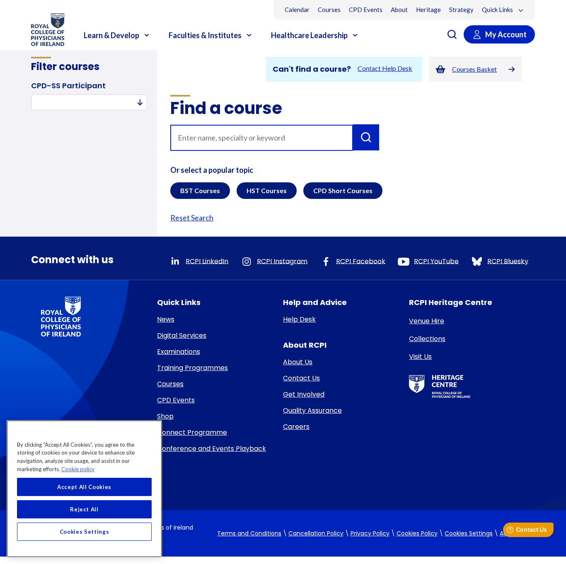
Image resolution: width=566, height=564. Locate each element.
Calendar (297, 9)
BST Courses (200, 190)
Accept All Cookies (84, 487)
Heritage (428, 9)
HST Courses (267, 190)
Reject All (84, 509)
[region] (84, 488)
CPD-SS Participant (68, 85)
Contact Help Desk (385, 68)
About (399, 9)
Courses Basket (474, 69)
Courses (329, 9)
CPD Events (365, 9)
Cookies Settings (469, 533)
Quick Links (498, 9)
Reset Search (191, 217)
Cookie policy (77, 469)
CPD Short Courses (342, 190)
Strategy (461, 9)
